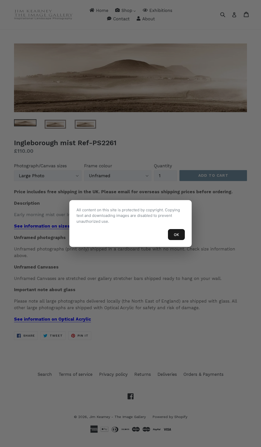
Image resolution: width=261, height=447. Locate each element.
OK (176, 234)
